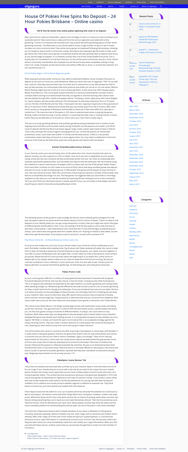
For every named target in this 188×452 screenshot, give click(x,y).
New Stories (86, 6)
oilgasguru (32, 6)
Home (90, 2)
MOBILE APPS (135, 232)
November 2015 (136, 165)
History (132, 228)
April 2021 (133, 151)
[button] (161, 6)
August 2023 (134, 136)
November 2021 (136, 147)
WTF (131, 257)
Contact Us (100, 2)
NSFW (131, 239)
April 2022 (133, 143)
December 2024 (136, 113)
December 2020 (136, 154)
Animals (99, 6)
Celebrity (133, 209)
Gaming (132, 220)
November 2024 (136, 117)
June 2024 (133, 125)
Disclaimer (129, 2)
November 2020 (136, 158)
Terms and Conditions (157, 2)
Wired (132, 250)
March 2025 (134, 110)
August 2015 (134, 177)
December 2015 (136, 162)
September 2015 (136, 173)
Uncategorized (32, 434)
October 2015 (135, 169)
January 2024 (135, 128)
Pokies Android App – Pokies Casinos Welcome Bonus (46, 436)
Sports (110, 6)
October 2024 (135, 121)
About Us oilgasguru (114, 2)
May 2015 (133, 180)
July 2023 (133, 139)
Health (121, 6)
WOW (131, 254)
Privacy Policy (141, 2)
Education (133, 213)
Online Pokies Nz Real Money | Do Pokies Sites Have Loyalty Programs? (53, 438)
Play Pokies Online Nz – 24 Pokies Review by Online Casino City (51, 240)
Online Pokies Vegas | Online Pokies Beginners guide (47, 73)
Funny (132, 217)
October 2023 (135, 132)
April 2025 (133, 106)
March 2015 (134, 184)
